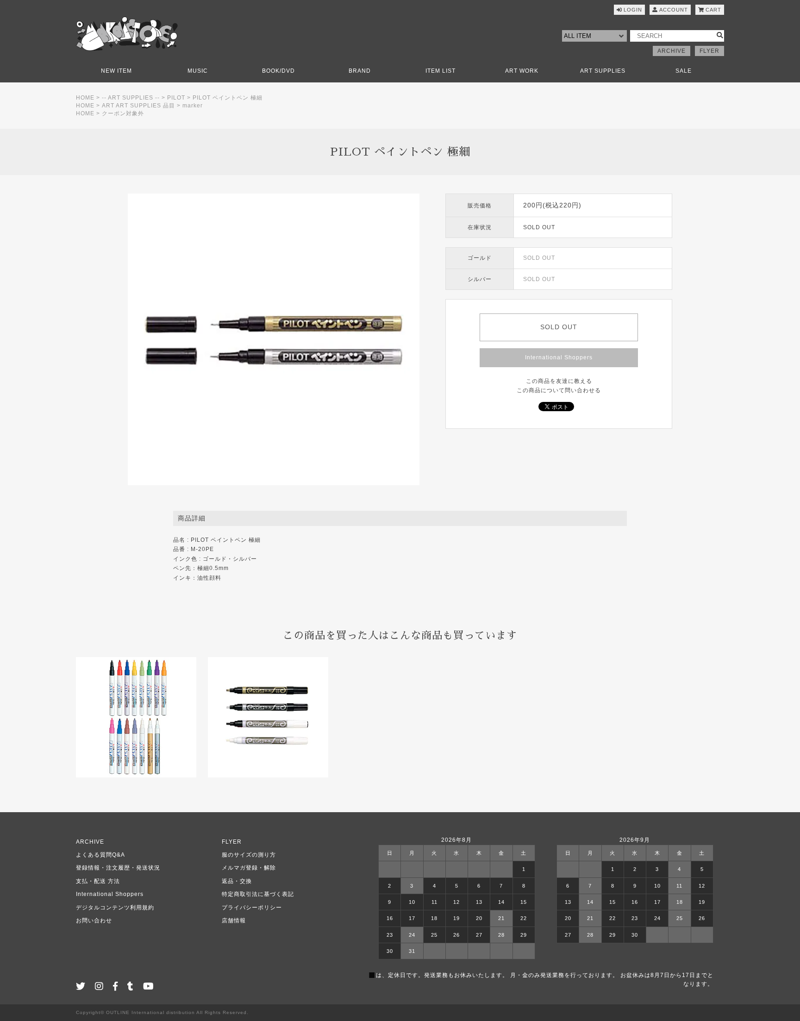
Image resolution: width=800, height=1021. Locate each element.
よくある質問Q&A (100, 855)
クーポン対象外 (123, 113)
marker (192, 105)
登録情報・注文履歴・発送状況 (118, 867)
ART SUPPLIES (602, 71)
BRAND (360, 71)
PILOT (176, 97)
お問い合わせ (94, 920)
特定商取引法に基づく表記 (258, 894)
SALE (683, 71)
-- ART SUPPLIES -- (131, 97)
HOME (85, 97)
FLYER (709, 51)
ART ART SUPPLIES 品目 (138, 105)
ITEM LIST (440, 71)
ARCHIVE (671, 51)
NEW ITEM (116, 71)
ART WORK (521, 71)
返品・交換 (237, 881)
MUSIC (198, 71)
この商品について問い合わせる (559, 390)
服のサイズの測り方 (249, 855)
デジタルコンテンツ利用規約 (115, 907)
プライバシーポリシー (252, 907)
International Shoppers (559, 357)
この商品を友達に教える (559, 381)
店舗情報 (234, 920)
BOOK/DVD (278, 71)
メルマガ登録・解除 (249, 867)
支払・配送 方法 (98, 881)
